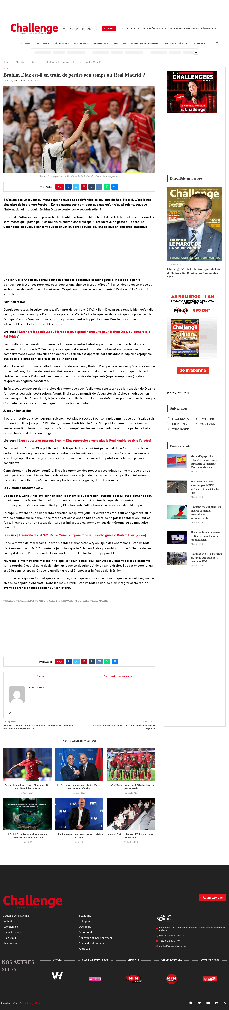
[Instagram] (76, 28)
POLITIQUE (120, 43)
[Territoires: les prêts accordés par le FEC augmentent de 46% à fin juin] (177, 486)
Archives (84, 948)
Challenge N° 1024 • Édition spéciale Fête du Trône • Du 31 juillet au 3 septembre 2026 (194, 273)
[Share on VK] (99, 187)
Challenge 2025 (31, 1003)
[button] (119, 28)
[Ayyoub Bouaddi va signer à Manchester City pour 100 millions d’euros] (27, 764)
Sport (34, 62)
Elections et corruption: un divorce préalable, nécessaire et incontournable (206, 512)
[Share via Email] (114, 187)
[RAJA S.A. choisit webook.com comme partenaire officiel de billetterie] (27, 814)
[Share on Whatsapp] (107, 187)
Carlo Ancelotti (48, 601)
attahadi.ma (210, 960)
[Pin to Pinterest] (84, 187)
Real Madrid (100, 601)
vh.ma (57, 960)
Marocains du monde (91, 943)
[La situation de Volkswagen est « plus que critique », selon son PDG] (177, 558)
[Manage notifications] (222, 1003)
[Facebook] (64, 28)
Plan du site (10, 943)
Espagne (67, 601)
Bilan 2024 (9, 937)
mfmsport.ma (171, 960)
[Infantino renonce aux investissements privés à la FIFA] (79, 814)
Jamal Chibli (20, 80)
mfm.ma (133, 960)
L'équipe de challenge (16, 915)
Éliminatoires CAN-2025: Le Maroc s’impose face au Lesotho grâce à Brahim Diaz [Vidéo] (82, 535)
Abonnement (10, 926)
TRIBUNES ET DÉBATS (175, 43)
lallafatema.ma (95, 960)
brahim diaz (26, 601)
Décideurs (85, 926)
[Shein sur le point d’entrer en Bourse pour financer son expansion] (177, 537)
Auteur (40, 676)
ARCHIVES (197, 43)
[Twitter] (70, 28)
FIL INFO (25, 43)
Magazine (20, 62)
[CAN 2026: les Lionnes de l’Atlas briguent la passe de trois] (131, 764)
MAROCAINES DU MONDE (144, 43)
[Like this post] (61, 187)
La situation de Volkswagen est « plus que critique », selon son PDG (206, 557)
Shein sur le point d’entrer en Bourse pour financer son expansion (205, 536)
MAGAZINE (80, 43)
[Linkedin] (83, 28)
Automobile (86, 932)
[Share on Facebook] (68, 187)
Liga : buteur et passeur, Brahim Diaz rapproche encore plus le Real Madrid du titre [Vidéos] (85, 440)
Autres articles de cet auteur (118, 676)
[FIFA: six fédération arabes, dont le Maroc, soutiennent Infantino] (79, 764)
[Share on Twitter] (76, 187)
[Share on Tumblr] (91, 187)
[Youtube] (89, 28)
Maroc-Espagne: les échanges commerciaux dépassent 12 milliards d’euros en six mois (204, 462)
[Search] (217, 43)
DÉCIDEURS (60, 43)
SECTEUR (42, 43)
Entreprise (85, 921)
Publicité (8, 921)
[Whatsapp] (96, 28)
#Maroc (10, 601)
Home (6, 62)
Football (82, 601)
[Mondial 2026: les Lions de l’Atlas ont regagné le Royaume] (131, 814)
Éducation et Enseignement (95, 937)
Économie (85, 915)
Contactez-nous (12, 932)
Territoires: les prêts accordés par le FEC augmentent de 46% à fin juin (205, 487)
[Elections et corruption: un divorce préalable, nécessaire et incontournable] (177, 512)
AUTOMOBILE (101, 43)
